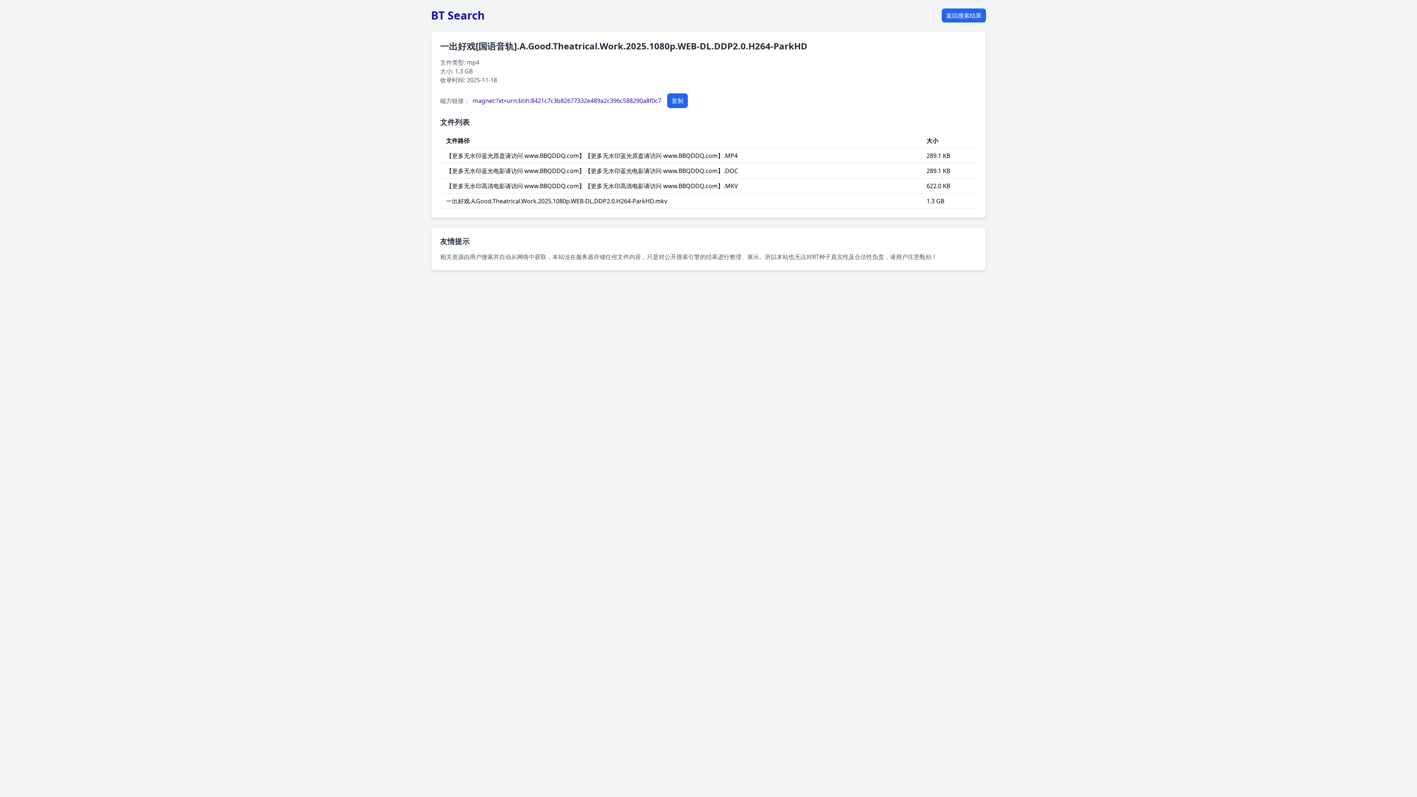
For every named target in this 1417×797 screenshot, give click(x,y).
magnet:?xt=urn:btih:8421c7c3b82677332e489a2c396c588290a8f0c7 (567, 101)
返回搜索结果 (964, 15)
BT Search (458, 15)
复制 (677, 101)
